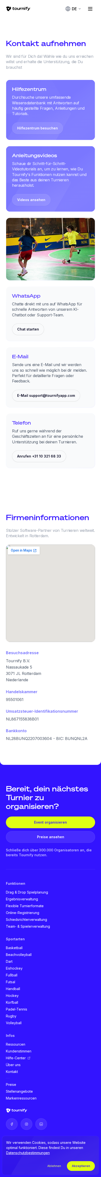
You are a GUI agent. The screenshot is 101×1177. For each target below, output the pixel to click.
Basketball (14, 948)
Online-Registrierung (22, 913)
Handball (13, 989)
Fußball (11, 975)
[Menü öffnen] (90, 9)
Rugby (11, 1016)
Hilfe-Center (16, 1058)
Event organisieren (50, 822)
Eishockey (14, 968)
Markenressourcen (21, 1098)
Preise (11, 1084)
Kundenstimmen (18, 1051)
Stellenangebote (19, 1091)
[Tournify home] (18, 9)
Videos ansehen (31, 200)
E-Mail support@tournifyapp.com (46, 395)
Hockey (12, 995)
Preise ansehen (50, 837)
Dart (9, 961)
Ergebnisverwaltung (22, 899)
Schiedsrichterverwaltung (26, 919)
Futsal (10, 982)
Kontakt (12, 1072)
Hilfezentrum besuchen (37, 128)
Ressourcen (15, 1044)
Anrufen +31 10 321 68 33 (39, 456)
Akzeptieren (81, 1166)
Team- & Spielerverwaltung (28, 926)
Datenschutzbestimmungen (28, 1153)
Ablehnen (54, 1166)
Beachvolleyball (19, 955)
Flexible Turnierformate (25, 906)
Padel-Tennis (16, 1009)
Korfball (12, 1002)
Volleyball (14, 1023)
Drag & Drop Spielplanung (27, 892)
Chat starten (28, 329)
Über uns (13, 1065)
